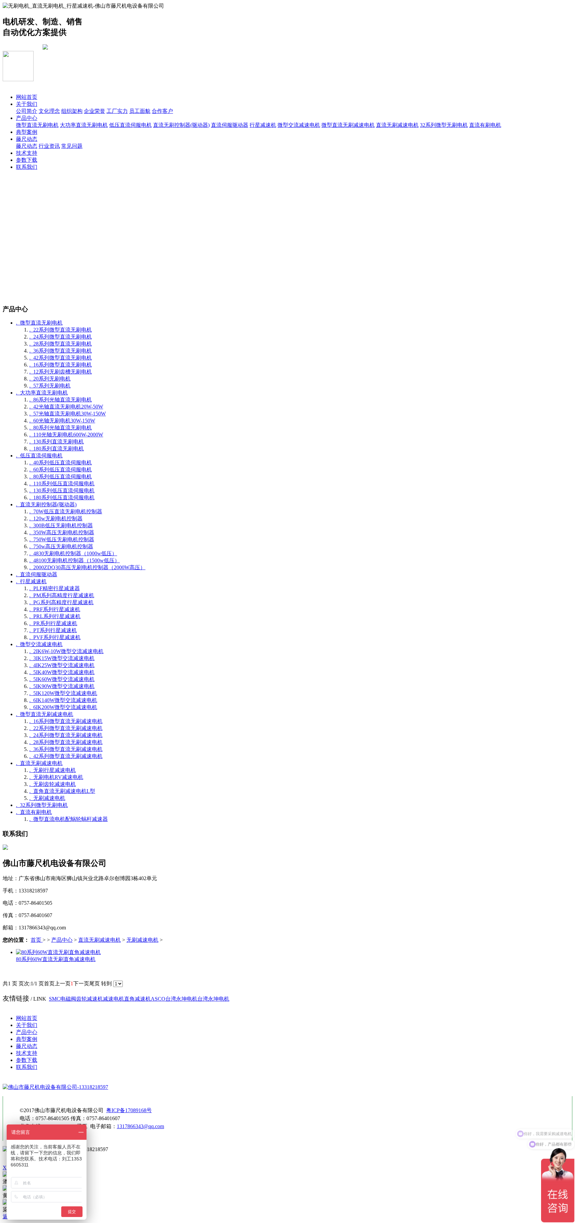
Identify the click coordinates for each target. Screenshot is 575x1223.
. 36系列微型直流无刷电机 (60, 351)
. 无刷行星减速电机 (52, 770)
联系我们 (26, 167)
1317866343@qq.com (140, 1126)
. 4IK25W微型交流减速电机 (62, 665)
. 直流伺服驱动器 (36, 574)
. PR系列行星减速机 (53, 623)
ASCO (158, 999)
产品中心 (26, 118)
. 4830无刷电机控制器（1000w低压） (73, 553)
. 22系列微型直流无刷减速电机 (65, 728)
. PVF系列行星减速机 (55, 637)
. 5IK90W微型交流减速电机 (62, 686)
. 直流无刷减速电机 (39, 763)
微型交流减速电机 (299, 125)
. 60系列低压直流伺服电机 (60, 469)
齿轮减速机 (89, 999)
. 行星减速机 (31, 581)
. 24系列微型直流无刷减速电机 (65, 735)
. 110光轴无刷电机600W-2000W (66, 434)
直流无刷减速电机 (397, 125)
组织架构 (72, 111)
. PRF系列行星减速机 (54, 609)
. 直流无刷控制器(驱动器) (46, 504)
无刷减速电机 (142, 940)
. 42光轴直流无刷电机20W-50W (66, 406)
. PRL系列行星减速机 (55, 616)
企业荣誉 (94, 111)
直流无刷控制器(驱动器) (181, 125)
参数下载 (26, 160)
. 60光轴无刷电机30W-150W (62, 420)
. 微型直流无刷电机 (39, 323)
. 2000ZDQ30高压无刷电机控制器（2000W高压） (87, 567)
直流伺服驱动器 (229, 125)
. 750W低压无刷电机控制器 (61, 539)
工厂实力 (117, 111)
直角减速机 (137, 999)
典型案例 (26, 132)
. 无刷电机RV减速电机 (56, 777)
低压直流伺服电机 (130, 125)
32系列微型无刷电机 (444, 125)
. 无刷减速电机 (47, 798)
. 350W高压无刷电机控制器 (61, 532)
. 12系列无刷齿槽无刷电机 (60, 371)
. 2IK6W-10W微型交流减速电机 (66, 651)
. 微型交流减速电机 (39, 644)
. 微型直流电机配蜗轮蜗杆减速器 (68, 819)
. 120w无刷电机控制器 (56, 518)
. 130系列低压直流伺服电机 (62, 490)
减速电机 (113, 999)
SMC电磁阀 (62, 999)
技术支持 (26, 153)
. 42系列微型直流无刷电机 (60, 358)
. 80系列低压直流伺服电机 (60, 476)
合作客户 (162, 111)
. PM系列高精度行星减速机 (61, 595)
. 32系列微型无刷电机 (42, 805)
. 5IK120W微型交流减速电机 (63, 693)
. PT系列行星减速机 (53, 630)
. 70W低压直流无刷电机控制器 (65, 511)
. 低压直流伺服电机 (39, 455)
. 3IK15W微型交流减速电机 (62, 658)
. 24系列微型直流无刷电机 (60, 337)
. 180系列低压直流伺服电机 (62, 497)
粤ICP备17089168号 (129, 1110)
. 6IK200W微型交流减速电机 (63, 707)
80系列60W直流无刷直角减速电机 (56, 959)
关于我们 (26, 104)
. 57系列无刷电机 (50, 385)
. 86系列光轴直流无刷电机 (60, 399)
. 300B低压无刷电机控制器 (61, 525)
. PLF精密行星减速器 (54, 588)
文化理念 (49, 111)
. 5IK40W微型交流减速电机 (62, 672)
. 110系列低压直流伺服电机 (62, 483)
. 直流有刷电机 (34, 812)
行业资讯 (49, 146)
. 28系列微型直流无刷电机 (60, 344)
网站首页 (26, 97)
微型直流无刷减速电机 (348, 125)
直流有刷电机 (485, 125)
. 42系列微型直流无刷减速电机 (65, 756)
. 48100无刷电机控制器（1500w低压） (74, 560)
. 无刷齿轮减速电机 (52, 784)
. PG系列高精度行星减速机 (61, 602)
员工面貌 (139, 111)
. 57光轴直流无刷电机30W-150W (67, 413)
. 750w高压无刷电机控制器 (61, 546)
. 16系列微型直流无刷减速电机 (65, 721)
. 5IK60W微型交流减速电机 (62, 679)
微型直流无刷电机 (37, 125)
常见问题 (72, 146)
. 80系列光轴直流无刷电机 (60, 427)
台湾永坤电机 (181, 999)
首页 (37, 940)
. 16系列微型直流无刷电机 (60, 364)
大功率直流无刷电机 (84, 125)
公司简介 (26, 111)
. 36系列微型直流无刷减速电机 (65, 749)
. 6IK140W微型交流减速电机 (63, 700)
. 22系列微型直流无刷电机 (60, 330)
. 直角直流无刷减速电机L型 (62, 791)
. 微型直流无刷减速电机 (44, 714)
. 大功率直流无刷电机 (42, 392)
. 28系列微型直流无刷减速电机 (65, 742)
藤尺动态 (26, 139)
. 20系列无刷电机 (50, 378)
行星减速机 (263, 125)
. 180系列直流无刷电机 (56, 448)
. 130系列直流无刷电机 (56, 441)
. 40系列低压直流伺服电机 (60, 462)
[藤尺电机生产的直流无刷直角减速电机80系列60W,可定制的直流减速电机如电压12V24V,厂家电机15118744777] (58, 952)
